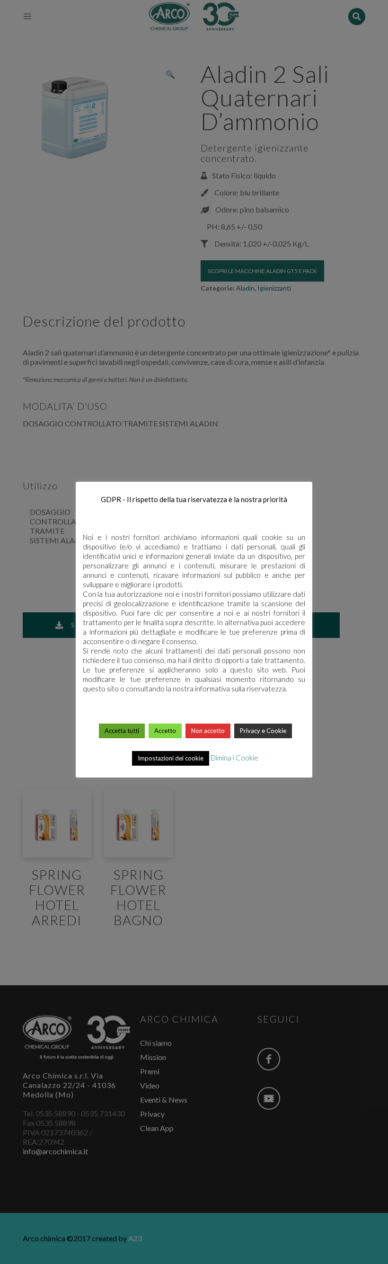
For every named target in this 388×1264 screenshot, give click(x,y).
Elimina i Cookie (234, 757)
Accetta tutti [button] (122, 730)
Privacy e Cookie (263, 730)
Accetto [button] (165, 730)
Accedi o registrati (195, 950)
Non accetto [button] (208, 730)
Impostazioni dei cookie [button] (170, 758)
